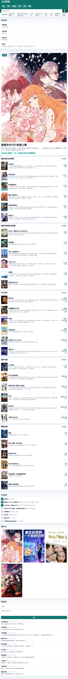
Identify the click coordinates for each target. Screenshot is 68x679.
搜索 (64, 10)
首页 (3, 6)
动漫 (24, 6)
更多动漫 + (64, 359)
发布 (34, 617)
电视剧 (14, 6)
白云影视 (5, 1)
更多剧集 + (64, 225)
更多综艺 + (64, 292)
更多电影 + (64, 158)
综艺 (19, 6)
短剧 (29, 6)
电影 (8, 6)
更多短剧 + (64, 426)
